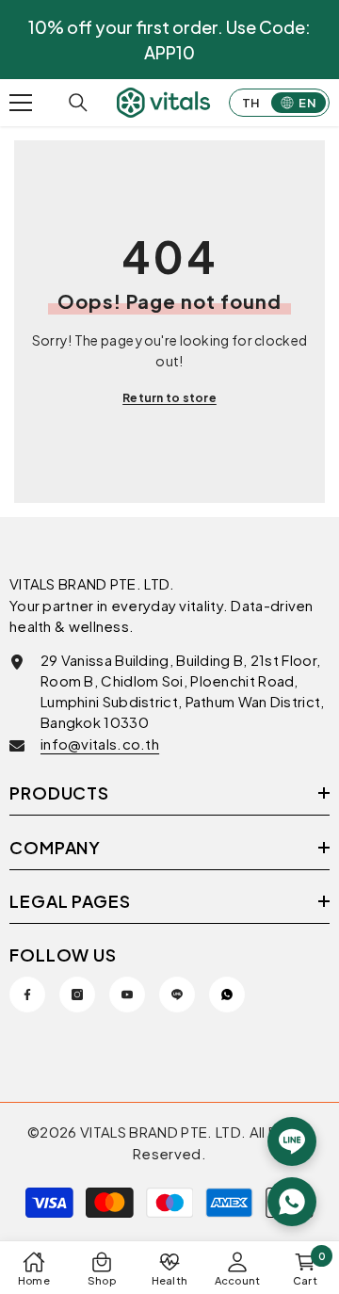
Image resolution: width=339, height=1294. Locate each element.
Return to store (169, 398)
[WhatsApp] (227, 994)
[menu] (20, 102)
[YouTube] (127, 994)
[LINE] (177, 994)
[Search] (78, 102)
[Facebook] (27, 994)
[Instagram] (77, 994)
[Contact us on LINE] (291, 1141)
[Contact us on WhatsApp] (291, 1201)
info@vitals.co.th (99, 743)
